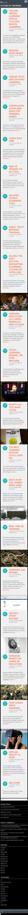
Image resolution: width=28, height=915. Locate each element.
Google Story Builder (13, 616)
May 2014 (3, 870)
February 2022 (4, 852)
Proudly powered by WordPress (7, 910)
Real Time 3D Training (16, 528)
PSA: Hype (3, 889)
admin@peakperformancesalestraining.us (10, 836)
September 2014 (4, 865)
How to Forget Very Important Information (10, 809)
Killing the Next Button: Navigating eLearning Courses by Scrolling (16, 264)
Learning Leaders (5, 886)
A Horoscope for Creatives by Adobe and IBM (11, 814)
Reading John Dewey (16, 52)
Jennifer (2, 840)
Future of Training (11, 5)
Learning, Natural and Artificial (7, 807)
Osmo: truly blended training (16, 229)
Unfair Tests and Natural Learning (17, 79)
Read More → (21, 42)
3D (1, 880)
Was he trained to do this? (15, 169)
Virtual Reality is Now (14, 754)
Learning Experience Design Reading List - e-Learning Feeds (14, 825)
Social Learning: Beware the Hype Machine (16, 355)
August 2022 (3, 847)
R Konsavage (4, 829)
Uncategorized (4, 900)
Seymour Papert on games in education (15, 660)
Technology (3, 898)
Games (2, 884)
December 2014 (4, 859)
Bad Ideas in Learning (5, 812)
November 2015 (4, 856)
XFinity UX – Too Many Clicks (16, 407)
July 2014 (2, 868)
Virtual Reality (4, 904)
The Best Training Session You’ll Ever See (15, 453)
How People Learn (5, 817)
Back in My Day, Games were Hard (15, 482)
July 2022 (2, 850)
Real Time (3, 891)
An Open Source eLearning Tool (15, 199)
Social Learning (4, 895)
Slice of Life (3, 893)
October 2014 (4, 863)
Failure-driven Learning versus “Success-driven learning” (15, 18)
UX (1, 902)
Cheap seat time (15, 140)
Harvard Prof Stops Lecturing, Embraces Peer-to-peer (16, 319)
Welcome (14, 782)
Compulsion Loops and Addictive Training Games (16, 111)
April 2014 (3, 872)
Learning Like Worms (17, 571)
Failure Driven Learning (6, 882)
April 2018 (3, 854)
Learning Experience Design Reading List (11, 826)
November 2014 (4, 861)
